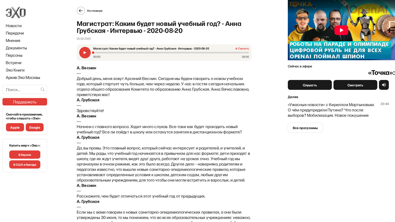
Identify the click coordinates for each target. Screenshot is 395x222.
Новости (14, 25)
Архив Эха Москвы (23, 77)
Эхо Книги (15, 70)
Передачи (15, 33)
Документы (16, 47)
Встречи (13, 62)
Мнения (13, 40)
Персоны (14, 55)
